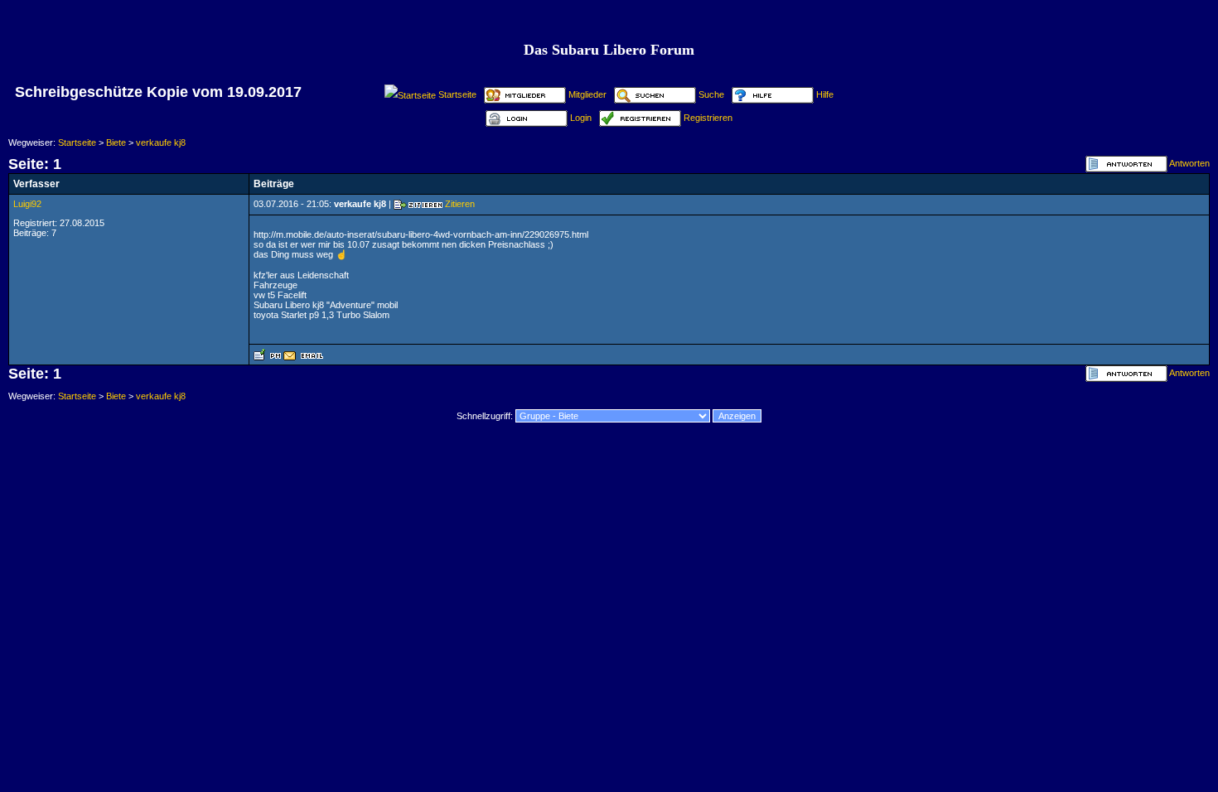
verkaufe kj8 (161, 142)
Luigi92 (27, 204)
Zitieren (460, 204)
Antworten (1189, 163)
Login (581, 118)
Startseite (457, 94)
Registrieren (708, 118)
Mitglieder (587, 94)
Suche (711, 94)
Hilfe (825, 94)
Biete (116, 142)
